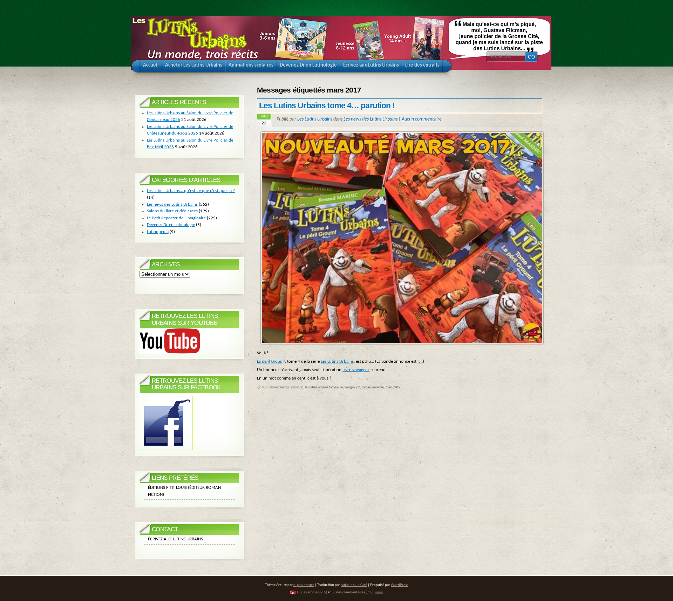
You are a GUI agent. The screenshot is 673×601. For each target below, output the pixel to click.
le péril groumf (350, 387)
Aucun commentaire (422, 119)
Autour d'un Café (354, 585)
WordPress (399, 585)
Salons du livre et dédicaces (172, 211)
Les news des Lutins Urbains (370, 119)
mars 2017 (393, 387)
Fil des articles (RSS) (312, 592)
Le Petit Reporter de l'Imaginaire (176, 218)
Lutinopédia (158, 232)
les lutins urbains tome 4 (322, 387)
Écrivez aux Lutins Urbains (175, 539)
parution (297, 387)
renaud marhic (280, 387)
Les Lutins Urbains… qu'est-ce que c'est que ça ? (191, 191)
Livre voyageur (355, 370)
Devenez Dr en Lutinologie (171, 225)
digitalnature (303, 585)
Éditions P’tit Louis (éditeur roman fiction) (184, 491)
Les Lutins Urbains (314, 119)
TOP (379, 593)
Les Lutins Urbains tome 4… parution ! (327, 105)
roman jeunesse (373, 387)
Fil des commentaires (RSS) (352, 592)
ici (419, 361)
